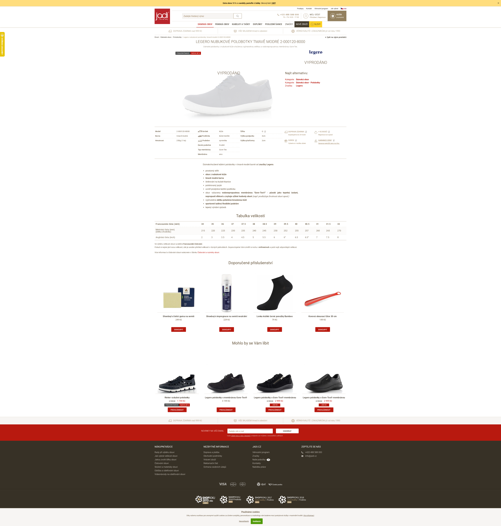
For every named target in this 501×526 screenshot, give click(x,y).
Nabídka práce (259, 467)
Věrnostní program (321, 9)
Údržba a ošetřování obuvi (167, 470)
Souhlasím (257, 521)
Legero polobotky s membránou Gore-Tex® (226, 397)
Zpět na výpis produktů (336, 37)
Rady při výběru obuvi (164, 452)
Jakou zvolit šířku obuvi (165, 459)
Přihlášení (313, 17)
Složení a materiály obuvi (166, 467)
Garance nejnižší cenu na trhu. (329, 141)
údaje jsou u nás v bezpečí (240, 436)
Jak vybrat (334, 9)
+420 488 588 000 (313, 452)
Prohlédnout (177, 410)
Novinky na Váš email (212, 431)
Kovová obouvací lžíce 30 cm (323, 316)
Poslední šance (273, 24)
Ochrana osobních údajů (215, 467)
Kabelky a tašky (241, 24)
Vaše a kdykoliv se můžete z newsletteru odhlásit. (255, 436)
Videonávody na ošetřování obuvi (170, 474)
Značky (289, 24)
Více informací (308, 515)
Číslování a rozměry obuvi (208, 252)
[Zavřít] (498, 3)
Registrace (322, 17)
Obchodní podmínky (213, 456)
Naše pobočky (260, 459)
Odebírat (287, 431)
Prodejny (300, 9)
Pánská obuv (222, 24)
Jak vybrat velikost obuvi (166, 456)
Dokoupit (178, 330)
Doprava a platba (211, 452)
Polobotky (177, 37)
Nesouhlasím (244, 521)
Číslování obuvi (162, 463)
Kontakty (256, 463)
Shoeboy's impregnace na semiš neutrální (226, 316)
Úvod (157, 37)
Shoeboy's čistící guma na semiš (178, 316)
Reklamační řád (211, 463)
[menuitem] (205, 24)
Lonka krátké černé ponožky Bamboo (275, 316)
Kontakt (309, 9)
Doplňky (257, 24)
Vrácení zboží (210, 459)
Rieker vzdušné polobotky (177, 397)
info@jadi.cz (311, 456)
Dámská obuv (205, 24)
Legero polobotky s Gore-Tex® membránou (275, 397)
